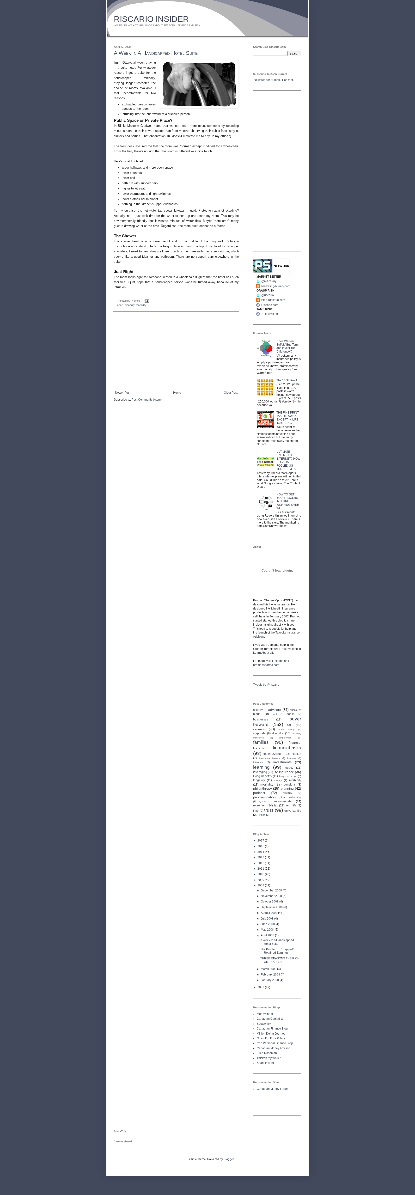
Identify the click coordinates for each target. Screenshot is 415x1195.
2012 (261, 863)
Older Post (231, 392)
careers (259, 729)
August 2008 (269, 913)
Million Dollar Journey (271, 1033)
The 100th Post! (286, 380)
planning (287, 788)
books (290, 714)
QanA (262, 801)
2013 (261, 857)
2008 (261, 885)
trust (268, 810)
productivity (294, 797)
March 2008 (269, 969)
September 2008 (272, 907)
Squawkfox (264, 1023)
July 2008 (267, 918)
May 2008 (268, 929)
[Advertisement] (176, 351)
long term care (288, 776)
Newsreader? (263, 80)
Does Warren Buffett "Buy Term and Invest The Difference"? (287, 346)
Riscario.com (269, 305)
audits (293, 709)
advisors (274, 710)
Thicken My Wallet (269, 1058)
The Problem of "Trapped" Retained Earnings (277, 951)
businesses (260, 719)
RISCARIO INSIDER (151, 19)
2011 (261, 868)
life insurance (284, 772)
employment (285, 737)
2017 (261, 840)
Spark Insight (265, 1063)
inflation (296, 754)
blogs (256, 714)
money (278, 780)
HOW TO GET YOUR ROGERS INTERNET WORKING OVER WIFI (287, 501)
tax (276, 805)
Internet (291, 758)
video (262, 814)
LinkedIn (277, 661)
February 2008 (271, 974)
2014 (261, 852)
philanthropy (262, 788)
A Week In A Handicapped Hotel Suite (156, 53)
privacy (287, 793)
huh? (280, 754)
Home (177, 392)
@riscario (267, 295)
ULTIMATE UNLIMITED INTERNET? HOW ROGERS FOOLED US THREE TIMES (288, 460)
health (266, 754)
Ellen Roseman (267, 1053)
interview (258, 762)
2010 (261, 874)
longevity (259, 780)
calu (290, 725)
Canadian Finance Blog (272, 1028)
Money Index (265, 1014)
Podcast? (288, 80)
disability (129, 305)
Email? (276, 80)
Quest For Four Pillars (271, 1038)
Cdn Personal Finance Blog (275, 1043)
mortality (266, 784)
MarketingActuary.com (275, 286)
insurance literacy (269, 758)
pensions (290, 784)
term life (291, 805)
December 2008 (272, 890)
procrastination (264, 797)
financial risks (287, 747)
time (256, 810)
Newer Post (122, 392)
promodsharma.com (266, 665)
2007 (261, 987)
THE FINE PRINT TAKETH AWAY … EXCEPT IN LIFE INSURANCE (288, 418)
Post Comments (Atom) (147, 399)
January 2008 (270, 980)
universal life (292, 810)
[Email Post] (146, 300)
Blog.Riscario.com (273, 300)
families (261, 742)
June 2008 (268, 924)
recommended (283, 801)
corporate (259, 733)
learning (261, 767)
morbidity (141, 305)
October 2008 (270, 901)
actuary (258, 710)
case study (286, 729)
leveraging (260, 772)
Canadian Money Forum (272, 1089)
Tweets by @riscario (266, 684)
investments (282, 762)
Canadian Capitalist (270, 1018)
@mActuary (268, 281)
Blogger (229, 1159)
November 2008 (272, 896)
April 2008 (268, 935)
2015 (261, 846)
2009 (261, 880)
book (274, 714)
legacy (289, 767)
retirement (259, 805)
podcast (259, 793)
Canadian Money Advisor (273, 1048)
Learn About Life (264, 652)
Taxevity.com (269, 314)
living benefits (262, 776)
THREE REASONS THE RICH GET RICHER (279, 960)
